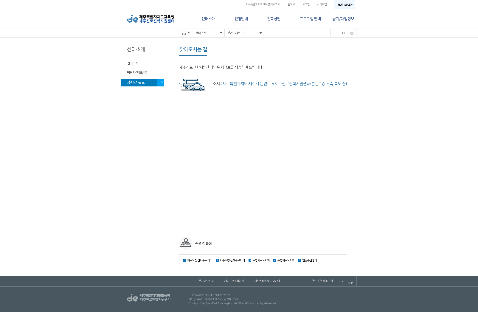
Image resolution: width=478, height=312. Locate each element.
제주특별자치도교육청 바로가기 (263, 4)
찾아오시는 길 (136, 82)
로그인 (306, 4)
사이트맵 (322, 4)
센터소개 (208, 19)
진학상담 (273, 19)
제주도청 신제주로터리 (199, 260)
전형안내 (241, 19)
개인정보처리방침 (233, 281)
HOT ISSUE (344, 4)
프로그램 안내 (310, 19)
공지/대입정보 (343, 19)
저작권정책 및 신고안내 (267, 281)
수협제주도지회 (261, 260)
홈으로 (291, 4)
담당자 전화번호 (137, 73)
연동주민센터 (309, 260)
